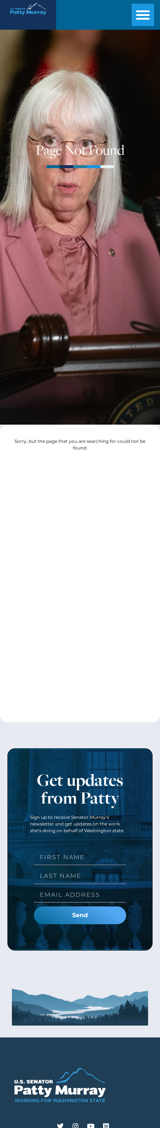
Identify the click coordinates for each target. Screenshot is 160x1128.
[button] (143, 15)
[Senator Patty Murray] (28, 16)
